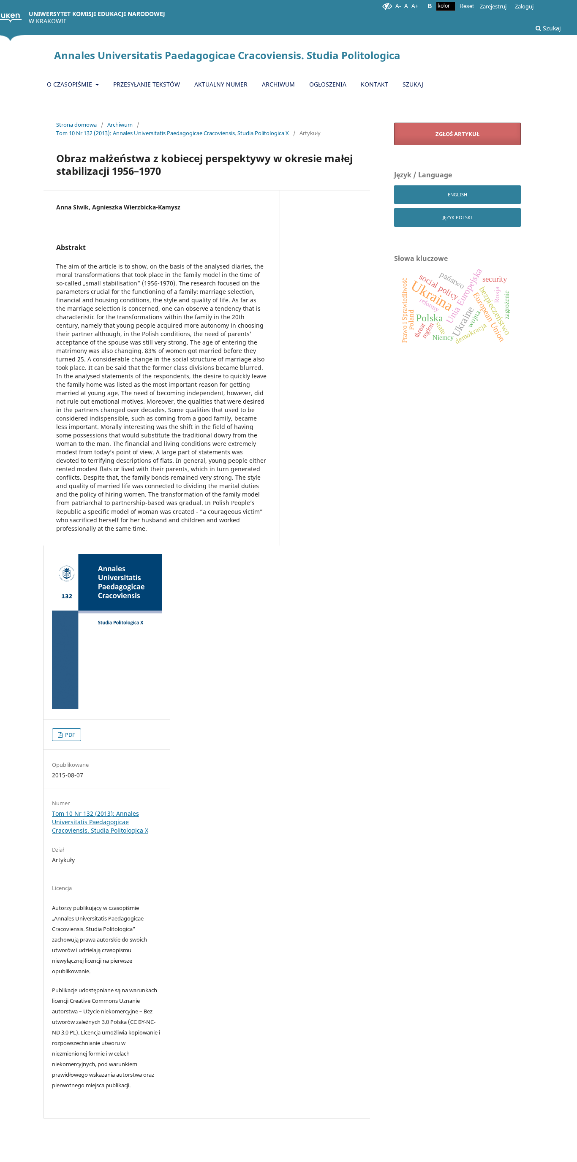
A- (398, 6)
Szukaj (551, 28)
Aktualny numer (221, 84)
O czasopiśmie (70, 84)
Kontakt (374, 84)
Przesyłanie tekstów (146, 84)
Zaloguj (524, 6)
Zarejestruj (493, 6)
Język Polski (457, 217)
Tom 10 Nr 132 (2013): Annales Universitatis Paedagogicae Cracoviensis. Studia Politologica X (172, 133)
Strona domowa (76, 124)
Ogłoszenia (327, 84)
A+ (415, 6)
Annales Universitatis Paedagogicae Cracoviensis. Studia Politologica (227, 55)
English (457, 194)
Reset (467, 6)
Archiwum (278, 84)
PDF (69, 734)
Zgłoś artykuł (457, 134)
